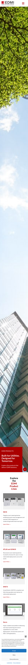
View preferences (14, 659)
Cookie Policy (9, 662)
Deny (14, 655)
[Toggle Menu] (23, 3)
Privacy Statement (16, 662)
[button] (25, 636)
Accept (14, 650)
